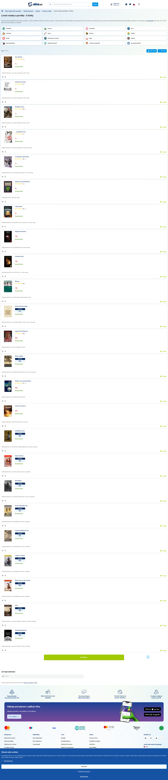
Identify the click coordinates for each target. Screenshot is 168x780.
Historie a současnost (67, 747)
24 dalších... (84, 657)
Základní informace (66, 744)
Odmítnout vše (84, 776)
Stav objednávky (37, 738)
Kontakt (63, 738)
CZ (147, 746)
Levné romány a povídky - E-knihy (63, 11)
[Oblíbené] (130, 4)
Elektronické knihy (28, 11)
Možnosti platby (8, 741)
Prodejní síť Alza (9, 747)
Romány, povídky (47, 11)
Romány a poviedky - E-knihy (30, 682)
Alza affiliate (92, 747)
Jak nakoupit (36, 744)
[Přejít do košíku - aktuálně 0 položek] (139, 4)
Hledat (95, 4)
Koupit (164, 77)
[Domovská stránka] (2, 11)
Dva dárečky (150, 20)
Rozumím (84, 766)
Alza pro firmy (93, 738)
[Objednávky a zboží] (126, 4)
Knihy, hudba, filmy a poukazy (13, 11)
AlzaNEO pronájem (94, 741)
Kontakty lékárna (65, 741)
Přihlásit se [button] (116, 5)
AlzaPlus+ (92, 744)
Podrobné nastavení (84, 771)
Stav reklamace (37, 741)
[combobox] (70, 4)
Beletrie (38, 11)
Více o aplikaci (13, 716)
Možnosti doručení (9, 738)
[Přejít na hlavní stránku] (35, 4)
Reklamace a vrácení (10, 744)
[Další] (148, 657)
